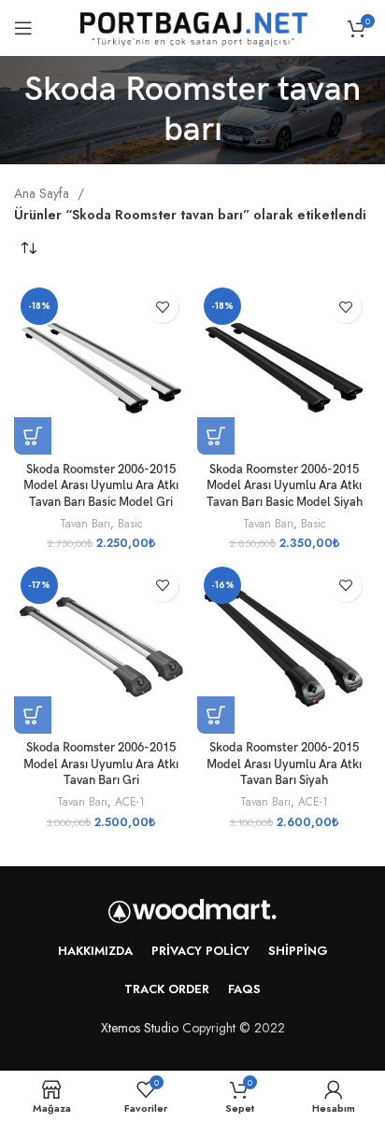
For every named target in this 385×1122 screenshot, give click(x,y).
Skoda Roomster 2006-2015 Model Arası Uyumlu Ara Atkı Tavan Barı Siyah (284, 764)
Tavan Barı (85, 523)
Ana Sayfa (43, 193)
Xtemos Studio (139, 1027)
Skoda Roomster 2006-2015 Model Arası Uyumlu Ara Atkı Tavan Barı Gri (100, 764)
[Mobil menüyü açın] (23, 28)
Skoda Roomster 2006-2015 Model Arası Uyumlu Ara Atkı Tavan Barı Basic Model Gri (100, 486)
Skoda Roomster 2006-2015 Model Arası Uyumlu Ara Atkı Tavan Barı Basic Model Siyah (285, 486)
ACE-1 (130, 801)
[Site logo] (192, 26)
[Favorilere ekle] (162, 306)
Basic (130, 523)
